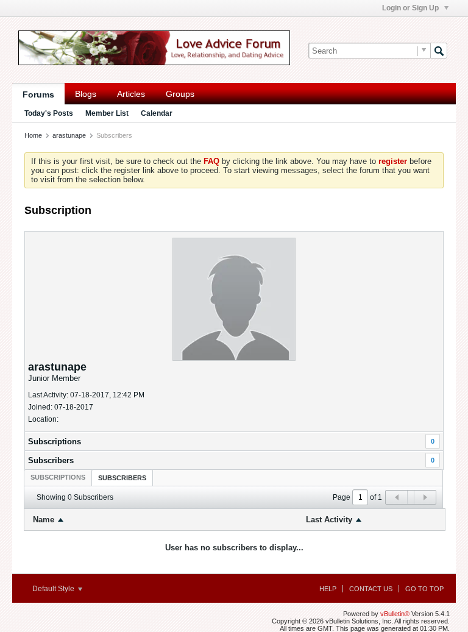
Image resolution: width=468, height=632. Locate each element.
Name (43, 519)
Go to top (424, 588)
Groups (180, 94)
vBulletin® (395, 613)
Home (33, 135)
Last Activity (329, 519)
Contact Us (370, 588)
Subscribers (51, 460)
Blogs (85, 94)
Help (327, 588)
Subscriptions (54, 441)
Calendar (156, 113)
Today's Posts (48, 113)
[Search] (438, 51)
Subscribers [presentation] (122, 477)
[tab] (58, 477)
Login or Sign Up (411, 8)
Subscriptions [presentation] (57, 477)
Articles (131, 94)
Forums (38, 94)
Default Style (54, 588)
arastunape (69, 135)
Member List (107, 113)
